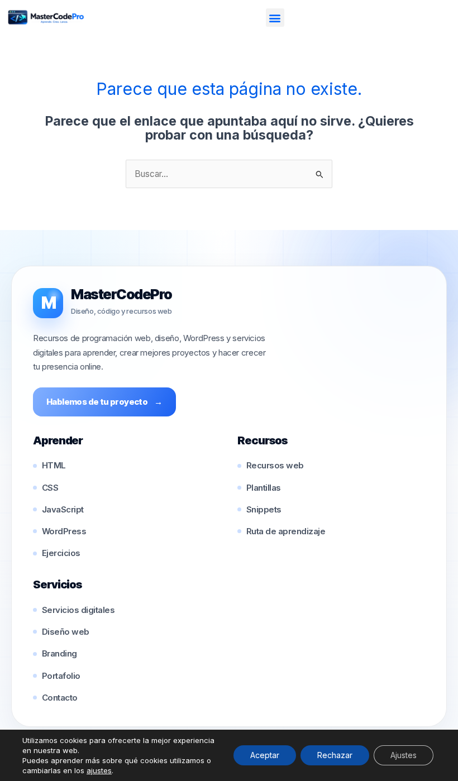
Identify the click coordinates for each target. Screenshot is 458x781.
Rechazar (334, 755)
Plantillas (263, 487)
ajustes (99, 770)
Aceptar (264, 755)
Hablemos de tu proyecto (104, 401)
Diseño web (65, 631)
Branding (59, 653)
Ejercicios (61, 553)
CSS (50, 487)
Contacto (60, 697)
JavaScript (63, 509)
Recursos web (275, 465)
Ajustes (403, 755)
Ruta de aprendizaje (285, 531)
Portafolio (61, 675)
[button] (275, 17)
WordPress (64, 531)
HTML (54, 465)
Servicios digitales (78, 610)
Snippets (264, 509)
